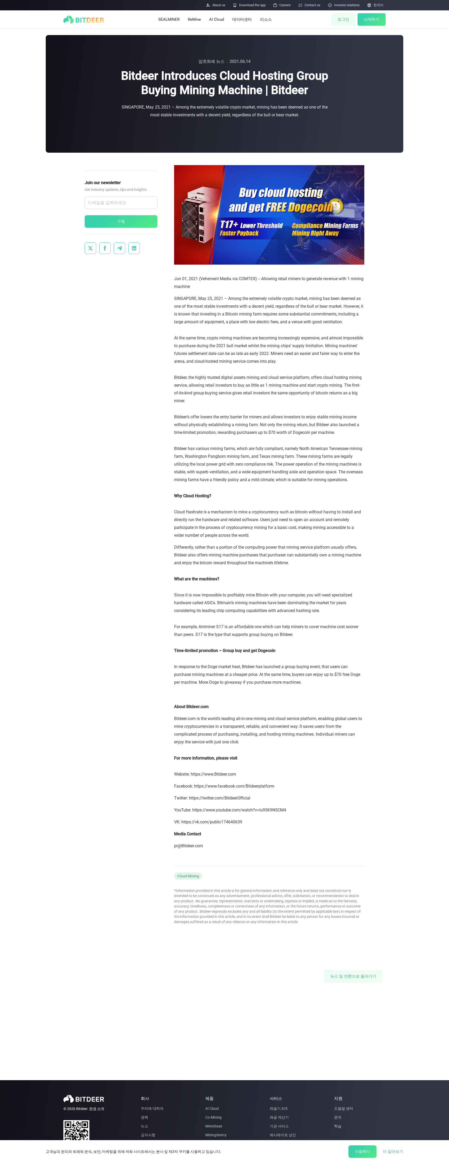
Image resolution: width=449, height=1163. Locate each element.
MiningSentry (216, 1135)
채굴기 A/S (278, 1108)
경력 (144, 1117)
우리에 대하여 (152, 1108)
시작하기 (371, 19)
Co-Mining (213, 1117)
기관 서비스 (279, 1126)
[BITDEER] (83, 19)
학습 (337, 1126)
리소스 (266, 19)
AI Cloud (216, 19)
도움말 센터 (343, 1108)
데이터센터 (242, 19)
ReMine (194, 19)
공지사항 (148, 1135)
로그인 (343, 19)
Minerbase (213, 1126)
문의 (337, 1117)
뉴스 (144, 1126)
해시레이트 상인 (283, 1135)
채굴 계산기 (279, 1117)
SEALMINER (169, 19)
